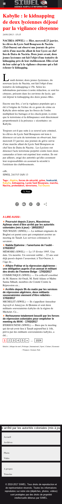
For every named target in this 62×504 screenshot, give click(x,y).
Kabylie (7, 183)
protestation (18, 185)
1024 (38, 340)
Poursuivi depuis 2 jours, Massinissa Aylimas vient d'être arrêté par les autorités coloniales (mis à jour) (28, 224)
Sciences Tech (35, 350)
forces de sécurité (28, 180)
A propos (8, 468)
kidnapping (18, 183)
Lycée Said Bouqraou (36, 183)
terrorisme (31, 185)
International (34, 346)
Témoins (8, 474)
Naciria (6, 185)
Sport (42, 346)
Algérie (13, 180)
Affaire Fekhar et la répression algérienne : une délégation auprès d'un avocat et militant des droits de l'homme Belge (30, 268)
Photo (6, 452)
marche (54, 183)
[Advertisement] (29, 389)
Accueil (7, 436)
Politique (25, 346)
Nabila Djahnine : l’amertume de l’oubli (28, 245)
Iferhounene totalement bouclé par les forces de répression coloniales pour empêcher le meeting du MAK (31, 318)
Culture (48, 346)
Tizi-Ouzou (44, 185)
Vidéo (6, 458)
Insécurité (51, 180)
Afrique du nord (15, 346)
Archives (8, 442)
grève (42, 180)
